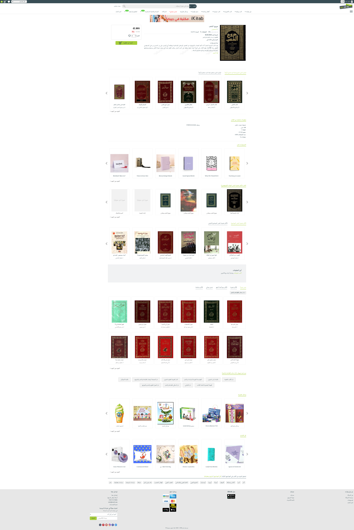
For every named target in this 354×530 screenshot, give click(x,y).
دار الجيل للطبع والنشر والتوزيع (150, 385)
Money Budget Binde (165, 176)
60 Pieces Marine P (212, 426)
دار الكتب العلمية (228, 379)
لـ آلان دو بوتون (211, 258)
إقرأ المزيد (215, 53)
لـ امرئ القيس (165, 107)
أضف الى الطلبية (128, 43)
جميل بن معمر (119, 363)
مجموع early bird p (188, 426)
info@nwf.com (112, 502)
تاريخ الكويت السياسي (165, 255)
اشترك (93, 518)
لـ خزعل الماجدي (119, 258)
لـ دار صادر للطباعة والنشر (238, 292)
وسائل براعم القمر (235, 426)
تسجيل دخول (348, 2)
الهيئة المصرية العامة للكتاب (204, 385)
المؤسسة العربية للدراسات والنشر (193, 379)
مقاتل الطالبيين (188, 105)
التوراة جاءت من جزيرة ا (188, 255)
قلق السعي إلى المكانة (211, 255)
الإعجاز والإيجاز (142, 105)
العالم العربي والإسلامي (182, 482)
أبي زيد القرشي (234, 363)
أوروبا (209, 482)
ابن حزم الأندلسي (119, 327)
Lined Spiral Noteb (189, 176)
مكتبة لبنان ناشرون (213, 379)
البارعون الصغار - (119, 426)
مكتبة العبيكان (124, 379)
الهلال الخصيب (158, 482)
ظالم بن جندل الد (165, 327)
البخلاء (211, 324)
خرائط (139, 482)
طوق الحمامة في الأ (119, 324)
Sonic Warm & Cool (119, 467)
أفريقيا (222, 482)
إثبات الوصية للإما (234, 213)
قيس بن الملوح (211, 363)
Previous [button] (247, 93)
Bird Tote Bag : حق (165, 467)
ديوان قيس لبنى (188, 360)
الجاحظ (211, 327)
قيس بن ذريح (188, 363)
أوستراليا (203, 482)
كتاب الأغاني (235, 105)
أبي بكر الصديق (165, 363)
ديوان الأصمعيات (188, 324)
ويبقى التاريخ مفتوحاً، (142, 255)
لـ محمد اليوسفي (234, 258)
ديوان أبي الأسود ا (165, 324)
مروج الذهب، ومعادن (211, 213)
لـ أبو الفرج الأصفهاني (235, 107)
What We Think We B (211, 176)
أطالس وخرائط (231, 482)
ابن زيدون (141, 327)
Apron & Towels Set (235, 467)
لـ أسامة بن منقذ (211, 107)
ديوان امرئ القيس (165, 105)
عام (110, 482)
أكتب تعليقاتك (238, 273)
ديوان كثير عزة (234, 324)
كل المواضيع (217, 476)
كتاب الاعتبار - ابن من (211, 105)
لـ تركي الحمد (142, 258)
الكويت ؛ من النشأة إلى (234, 255)
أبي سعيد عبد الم (188, 327)
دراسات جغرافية (118, 482)
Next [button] (107, 93)
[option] (234, 93)
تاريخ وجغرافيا (208, 476)
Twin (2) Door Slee (142, 176)
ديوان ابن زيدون (142, 324)
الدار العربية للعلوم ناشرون (171, 379)
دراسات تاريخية (130, 482)
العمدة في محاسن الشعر (119, 105)
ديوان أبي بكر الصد (165, 360)
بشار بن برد (142, 363)
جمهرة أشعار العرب (234, 360)
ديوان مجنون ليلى (211, 360)
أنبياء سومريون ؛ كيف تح (119, 255)
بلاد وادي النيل (147, 482)
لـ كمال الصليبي (188, 258)
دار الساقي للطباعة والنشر (172, 385)
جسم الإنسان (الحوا (142, 426)
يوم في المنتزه (165, 426)
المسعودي (214, 29)
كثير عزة (234, 327)
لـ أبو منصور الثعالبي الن (142, 107)
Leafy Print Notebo (211, 467)
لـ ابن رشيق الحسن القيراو (119, 107)
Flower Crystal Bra (188, 467)
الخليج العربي (194, 482)
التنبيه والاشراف (119, 213)
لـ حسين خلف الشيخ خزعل (165, 258)
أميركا (215, 482)
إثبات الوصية (142, 213)
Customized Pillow (142, 467)
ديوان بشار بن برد (142, 360)
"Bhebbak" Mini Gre (119, 176)
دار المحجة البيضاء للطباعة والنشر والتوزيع (146, 379)
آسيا (239, 482)
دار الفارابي (188, 385)
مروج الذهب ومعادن (189, 213)
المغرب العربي (169, 482)
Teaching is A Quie (235, 176)
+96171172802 (113, 500)
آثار (244, 482)
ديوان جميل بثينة (119, 360)
